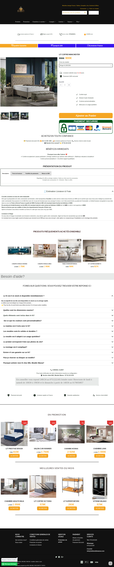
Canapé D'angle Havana (19, 263)
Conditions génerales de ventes (39, 540)
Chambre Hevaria (71, 449)
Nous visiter (18, 542)
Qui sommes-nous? (21, 540)
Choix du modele (64, 62)
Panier (95, 12)
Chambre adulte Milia (14, 501)
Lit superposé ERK (71, 501)
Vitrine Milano (99, 501)
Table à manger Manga (69, 263)
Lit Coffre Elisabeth (94, 263)
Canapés (52, 22)
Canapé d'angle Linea (44, 263)
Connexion (83, 8)
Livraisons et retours (36, 545)
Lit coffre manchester (69, 54)
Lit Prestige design (14, 449)
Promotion (26, 22)
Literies (61, 22)
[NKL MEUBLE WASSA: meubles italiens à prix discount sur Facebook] (59, 557)
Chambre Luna (99, 449)
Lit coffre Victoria (42, 501)
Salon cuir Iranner (42, 449)
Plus (77, 22)
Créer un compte (94, 8)
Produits (17, 22)
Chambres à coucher (38, 22)
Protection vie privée (36, 542)
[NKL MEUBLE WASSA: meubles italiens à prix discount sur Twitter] (56, 557)
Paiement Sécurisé (78, 542)
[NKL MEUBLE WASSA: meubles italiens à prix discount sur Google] (62, 557)
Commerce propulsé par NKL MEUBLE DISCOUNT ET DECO (30, 565)
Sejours (70, 22)
